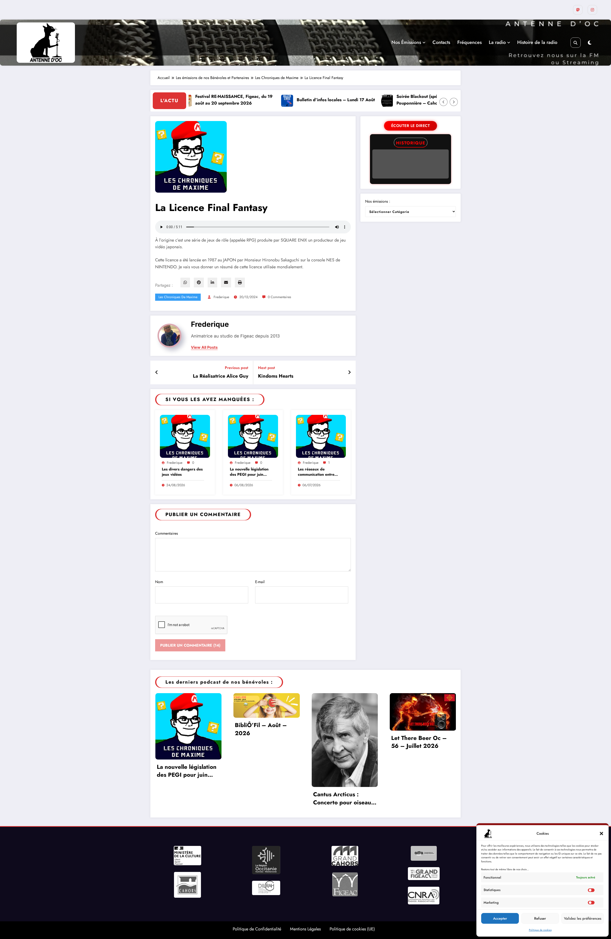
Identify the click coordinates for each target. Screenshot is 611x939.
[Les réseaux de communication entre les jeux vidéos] (321, 436)
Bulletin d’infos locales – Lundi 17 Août (304, 100)
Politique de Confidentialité (257, 929)
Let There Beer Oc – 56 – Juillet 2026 (419, 742)
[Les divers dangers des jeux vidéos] (185, 436)
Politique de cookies (540, 930)
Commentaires (166, 533)
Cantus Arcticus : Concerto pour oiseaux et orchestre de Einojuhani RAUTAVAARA (343, 798)
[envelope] (226, 282)
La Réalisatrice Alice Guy (220, 376)
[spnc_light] (589, 42)
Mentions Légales (305, 929)
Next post (266, 367)
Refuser (540, 918)
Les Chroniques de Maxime (177, 297)
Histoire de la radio (537, 42)
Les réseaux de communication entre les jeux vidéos (316, 472)
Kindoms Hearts (275, 376)
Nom (159, 582)
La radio (497, 42)
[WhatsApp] (185, 282)
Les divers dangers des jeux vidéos (182, 472)
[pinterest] (199, 282)
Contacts (441, 42)
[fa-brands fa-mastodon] (578, 10)
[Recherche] (575, 42)
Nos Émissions (406, 42)
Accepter (500, 918)
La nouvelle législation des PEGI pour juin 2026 (249, 472)
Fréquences (469, 42)
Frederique (221, 297)
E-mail (260, 582)
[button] (601, 833)
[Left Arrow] (443, 102)
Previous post (236, 367)
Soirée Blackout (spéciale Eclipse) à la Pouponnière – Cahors (402, 99)
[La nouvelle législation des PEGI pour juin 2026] (253, 436)
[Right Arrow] (454, 102)
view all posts (204, 347)
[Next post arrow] (349, 372)
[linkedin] (212, 282)
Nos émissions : (377, 201)
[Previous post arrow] (156, 372)
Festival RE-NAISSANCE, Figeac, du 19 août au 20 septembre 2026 (202, 99)
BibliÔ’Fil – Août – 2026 (261, 729)
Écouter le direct (410, 125)
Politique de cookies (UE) (352, 929)
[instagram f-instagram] (592, 10)
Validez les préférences (582, 918)
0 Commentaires (279, 297)
